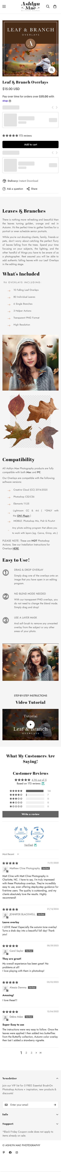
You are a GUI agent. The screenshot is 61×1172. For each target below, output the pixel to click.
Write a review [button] (30, 814)
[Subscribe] (55, 1105)
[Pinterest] (3, 1152)
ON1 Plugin (23, 516)
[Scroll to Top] (55, 1155)
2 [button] (26, 1053)
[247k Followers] (10, 1152)
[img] (10, 863)
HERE (16, 548)
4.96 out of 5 (39, 780)
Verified (28, 845)
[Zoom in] (51, 69)
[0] (55, 6)
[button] (10, 135)
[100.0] (20, 833)
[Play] (30, 724)
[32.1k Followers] (16, 1152)
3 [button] (31, 1053)
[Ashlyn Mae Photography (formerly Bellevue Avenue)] (30, 6)
